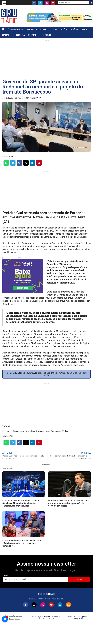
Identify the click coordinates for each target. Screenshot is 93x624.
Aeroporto (32, 29)
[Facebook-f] (34, 3)
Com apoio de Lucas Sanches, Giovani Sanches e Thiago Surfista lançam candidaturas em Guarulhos (20, 503)
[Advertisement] (46, 60)
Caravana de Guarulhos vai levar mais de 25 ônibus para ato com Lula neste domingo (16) (22, 543)
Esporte (5, 35)
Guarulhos (30, 431)
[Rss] (68, 604)
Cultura (53, 29)
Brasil (85, 29)
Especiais (47, 35)
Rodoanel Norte (43, 431)
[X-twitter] (40, 3)
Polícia (64, 29)
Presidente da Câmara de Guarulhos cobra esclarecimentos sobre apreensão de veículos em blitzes (68, 503)
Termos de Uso (14, 619)
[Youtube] (53, 3)
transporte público (60, 431)
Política (74, 29)
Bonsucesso (18, 431)
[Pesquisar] (91, 2)
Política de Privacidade (13, 616)
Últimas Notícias (15, 29)
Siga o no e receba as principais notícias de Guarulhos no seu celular (47, 374)
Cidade (43, 29)
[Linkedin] (60, 604)
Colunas (32, 35)
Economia (20, 35)
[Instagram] (47, 3)
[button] (4, 3)
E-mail (6, 575)
